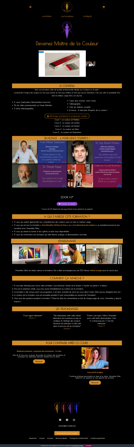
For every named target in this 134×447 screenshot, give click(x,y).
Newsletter (33, 438)
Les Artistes (46, 16)
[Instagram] (74, 420)
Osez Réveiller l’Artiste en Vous (54, 225)
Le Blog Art (87, 16)
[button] (67, 204)
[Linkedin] (60, 420)
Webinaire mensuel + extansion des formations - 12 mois (39, 351)
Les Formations (67, 16)
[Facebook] (67, 420)
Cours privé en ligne (95, 372)
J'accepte (88, 445)
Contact (42, 438)
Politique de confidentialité (79, 438)
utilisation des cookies (77, 445)
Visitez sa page (96, 270)
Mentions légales (61, 438)
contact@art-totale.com (67, 426)
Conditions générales (98, 438)
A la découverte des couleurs (84, 225)
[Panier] (103, 7)
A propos (50, 438)
